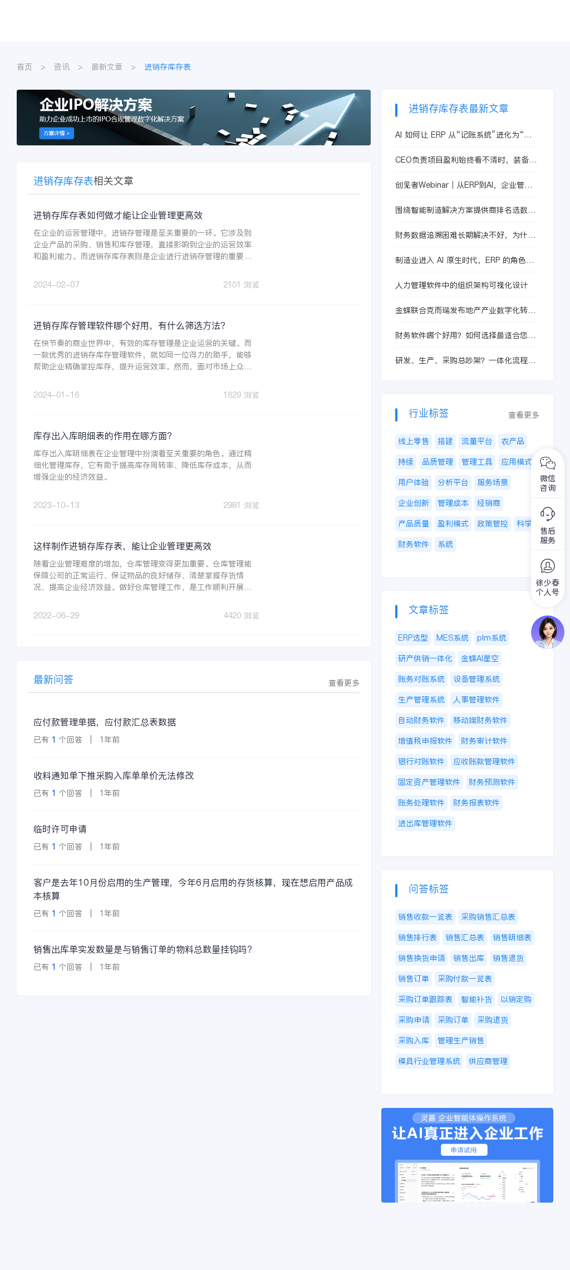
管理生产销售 (461, 1040)
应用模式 (516, 461)
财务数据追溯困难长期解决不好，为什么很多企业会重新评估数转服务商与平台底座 (465, 235)
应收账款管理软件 (484, 761)
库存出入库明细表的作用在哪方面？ (104, 435)
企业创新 (413, 503)
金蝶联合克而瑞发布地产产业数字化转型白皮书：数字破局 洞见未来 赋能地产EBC (465, 310)
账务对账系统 (421, 679)
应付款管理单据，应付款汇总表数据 (104, 722)
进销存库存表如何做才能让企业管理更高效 (118, 215)
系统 (445, 544)
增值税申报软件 (425, 740)
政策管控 (492, 523)
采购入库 (413, 1040)
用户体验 (413, 482)
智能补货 (476, 999)
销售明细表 (512, 937)
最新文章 (106, 66)
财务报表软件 (476, 802)
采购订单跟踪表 (425, 999)
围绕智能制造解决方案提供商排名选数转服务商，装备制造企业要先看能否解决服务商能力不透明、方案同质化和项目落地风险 (465, 210)
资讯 (62, 66)
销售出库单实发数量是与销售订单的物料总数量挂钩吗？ (144, 949)
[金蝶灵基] (467, 1113)
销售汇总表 (464, 937)
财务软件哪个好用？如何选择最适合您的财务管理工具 (465, 335)
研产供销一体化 (425, 658)
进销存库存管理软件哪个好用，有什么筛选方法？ (131, 325)
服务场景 (492, 482)
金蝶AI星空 (480, 658)
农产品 (512, 441)
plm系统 (492, 637)
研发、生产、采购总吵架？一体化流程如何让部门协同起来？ (465, 361)
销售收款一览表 (425, 916)
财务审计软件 (484, 740)
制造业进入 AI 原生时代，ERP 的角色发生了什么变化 (464, 260)
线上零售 (413, 441)
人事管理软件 (476, 699)
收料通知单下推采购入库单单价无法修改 (113, 775)
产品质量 (413, 523)
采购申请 (413, 1019)
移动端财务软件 (480, 720)
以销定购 (516, 999)
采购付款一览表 (465, 978)
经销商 (488, 503)
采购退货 (492, 1019)
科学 (524, 523)
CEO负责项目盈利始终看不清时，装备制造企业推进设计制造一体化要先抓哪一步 (466, 160)
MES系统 (452, 637)
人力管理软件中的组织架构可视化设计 (461, 285)
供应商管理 (488, 1061)
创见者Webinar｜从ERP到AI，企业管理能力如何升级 (463, 185)
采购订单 (453, 1019)
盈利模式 (453, 523)
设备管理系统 (476, 679)
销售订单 (413, 978)
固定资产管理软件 (429, 782)
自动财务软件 (421, 720)
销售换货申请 (421, 958)
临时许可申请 (60, 829)
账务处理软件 (421, 802)
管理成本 (453, 503)
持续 (406, 461)
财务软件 (413, 544)
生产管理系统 (421, 699)
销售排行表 (417, 937)
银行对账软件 (421, 761)
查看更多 (344, 682)
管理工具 (477, 461)
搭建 (445, 441)
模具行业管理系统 (429, 1061)
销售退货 (508, 958)
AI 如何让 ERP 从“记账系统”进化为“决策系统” (463, 135)
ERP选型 (413, 637)
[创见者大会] (194, 95)
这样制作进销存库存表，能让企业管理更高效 (122, 546)
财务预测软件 (492, 782)
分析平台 (453, 482)
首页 (24, 66)
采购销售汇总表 (488, 916)
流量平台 (477, 441)
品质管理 (437, 461)
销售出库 (468, 958)
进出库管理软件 (425, 823)
